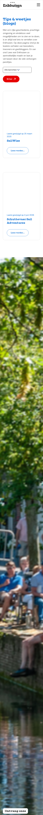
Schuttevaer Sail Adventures (19, 221)
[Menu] (38, 4)
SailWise (13, 140)
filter (9, 79)
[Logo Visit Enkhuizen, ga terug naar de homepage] (12, 4)
